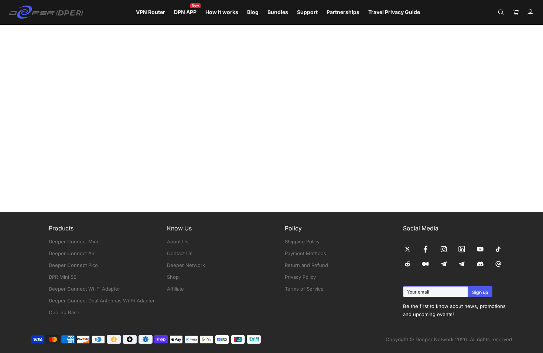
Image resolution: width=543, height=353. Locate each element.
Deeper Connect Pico (73, 265)
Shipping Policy (302, 241)
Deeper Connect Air (72, 253)
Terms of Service (304, 289)
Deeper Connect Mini (73, 241)
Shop (173, 277)
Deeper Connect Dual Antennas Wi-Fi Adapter (102, 301)
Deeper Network (186, 265)
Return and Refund (306, 265)
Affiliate (175, 289)
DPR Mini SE (62, 277)
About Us (177, 241)
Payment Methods (305, 253)
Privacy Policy (300, 277)
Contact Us (179, 253)
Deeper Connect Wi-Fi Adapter (84, 289)
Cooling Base (64, 312)
